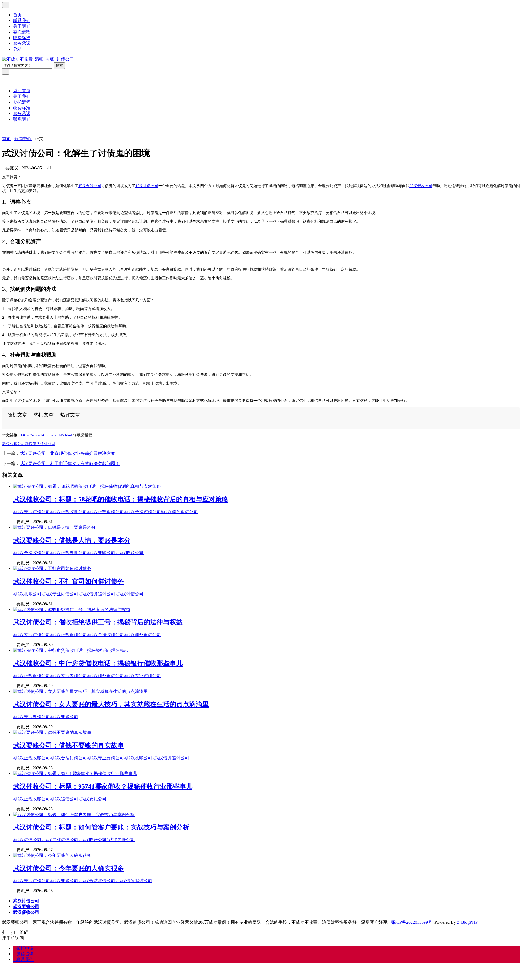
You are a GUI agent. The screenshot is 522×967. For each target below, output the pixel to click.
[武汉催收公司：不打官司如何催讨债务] (52, 568)
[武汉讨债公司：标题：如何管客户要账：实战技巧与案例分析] (74, 814)
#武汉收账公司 (129, 552)
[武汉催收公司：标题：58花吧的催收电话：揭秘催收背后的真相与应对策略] (87, 486)
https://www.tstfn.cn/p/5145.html (46, 435)
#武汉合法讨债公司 (142, 511)
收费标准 (21, 37)
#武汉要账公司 (101, 552)
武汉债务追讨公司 (40, 444)
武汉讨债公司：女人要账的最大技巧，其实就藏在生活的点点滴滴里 (111, 704)
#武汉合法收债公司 (31, 552)
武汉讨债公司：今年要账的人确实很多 (68, 868)
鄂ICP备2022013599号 (411, 922)
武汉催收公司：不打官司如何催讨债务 (68, 581)
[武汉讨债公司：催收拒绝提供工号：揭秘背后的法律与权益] (71, 609)
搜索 (59, 65)
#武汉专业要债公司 (68, 675)
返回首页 (21, 90)
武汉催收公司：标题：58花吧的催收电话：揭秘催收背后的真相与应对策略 (120, 499)
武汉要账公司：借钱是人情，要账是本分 (71, 540)
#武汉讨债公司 (129, 593)
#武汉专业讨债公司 (31, 511)
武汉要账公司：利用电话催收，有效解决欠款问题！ (70, 463)
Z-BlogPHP (467, 922)
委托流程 (21, 32)
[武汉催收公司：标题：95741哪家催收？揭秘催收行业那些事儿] (75, 773)
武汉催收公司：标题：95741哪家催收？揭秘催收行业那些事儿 (102, 786)
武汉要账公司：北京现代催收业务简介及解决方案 (67, 453)
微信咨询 (23, 953)
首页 (17, 15)
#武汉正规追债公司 (105, 511)
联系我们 (21, 20)
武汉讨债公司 (146, 186)
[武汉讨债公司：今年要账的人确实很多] (52, 855)
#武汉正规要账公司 (68, 552)
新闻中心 (23, 138)
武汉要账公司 (89, 186)
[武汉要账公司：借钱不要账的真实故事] (52, 732)
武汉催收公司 (420, 186)
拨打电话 (23, 948)
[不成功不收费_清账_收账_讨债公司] (38, 59)
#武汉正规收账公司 (68, 511)
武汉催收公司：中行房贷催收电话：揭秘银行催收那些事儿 (98, 663)
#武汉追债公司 (64, 798)
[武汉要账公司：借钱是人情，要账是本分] (54, 527)
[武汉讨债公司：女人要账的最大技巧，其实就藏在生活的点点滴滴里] (80, 691)
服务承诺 (21, 43)
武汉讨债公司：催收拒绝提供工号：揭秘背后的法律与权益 (98, 622)
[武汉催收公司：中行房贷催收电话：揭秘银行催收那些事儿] (71, 650)
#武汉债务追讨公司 (179, 511)
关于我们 (21, 26)
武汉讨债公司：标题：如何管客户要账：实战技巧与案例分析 (101, 827)
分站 (17, 49)
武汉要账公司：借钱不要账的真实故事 (68, 745)
